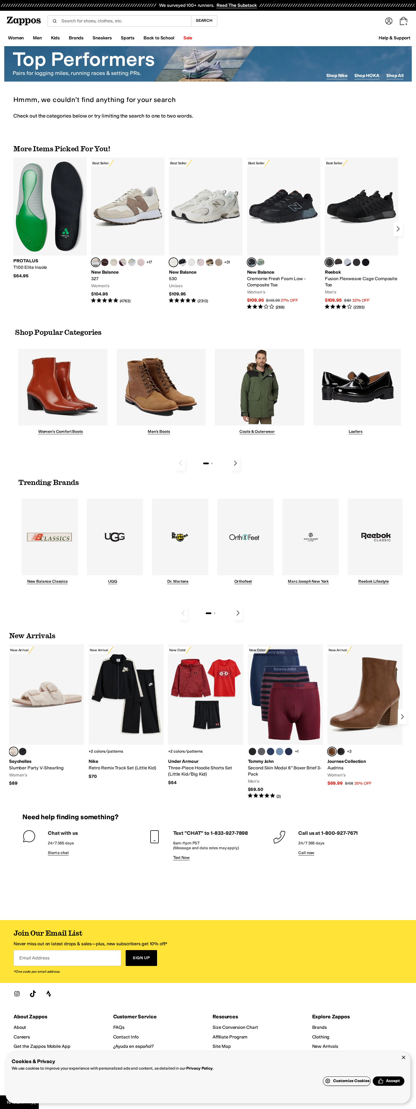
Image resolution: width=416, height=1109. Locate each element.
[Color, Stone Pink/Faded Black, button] (200, 262)
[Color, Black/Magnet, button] (182, 262)
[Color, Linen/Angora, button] (113, 262)
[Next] (398, 229)
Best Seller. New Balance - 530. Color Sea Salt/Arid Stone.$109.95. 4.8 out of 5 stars (205, 230)
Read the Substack (236, 5)
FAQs (119, 1027)
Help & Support (394, 38)
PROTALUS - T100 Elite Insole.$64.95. (50, 218)
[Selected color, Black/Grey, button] (251, 262)
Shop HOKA (366, 75)
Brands (319, 1027)
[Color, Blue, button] (356, 262)
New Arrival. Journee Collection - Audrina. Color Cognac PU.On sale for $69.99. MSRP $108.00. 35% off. (364, 715)
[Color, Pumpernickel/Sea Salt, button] (104, 262)
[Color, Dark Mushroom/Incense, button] (209, 262)
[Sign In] (389, 21)
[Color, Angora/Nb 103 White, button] (131, 262)
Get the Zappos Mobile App (42, 1046)
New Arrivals (325, 1046)
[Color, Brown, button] (338, 262)
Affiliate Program (230, 1037)
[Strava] (48, 993)
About (20, 1027)
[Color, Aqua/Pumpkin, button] (260, 262)
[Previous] (180, 463)
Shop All (395, 75)
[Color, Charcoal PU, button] (341, 751)
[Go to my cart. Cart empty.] (403, 21)
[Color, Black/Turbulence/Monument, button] (261, 751)
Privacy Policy (199, 1068)
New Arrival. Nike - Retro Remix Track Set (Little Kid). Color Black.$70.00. (126, 711)
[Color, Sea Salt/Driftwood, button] (218, 262)
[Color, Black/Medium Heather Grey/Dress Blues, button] (288, 751)
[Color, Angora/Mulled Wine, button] (122, 262)
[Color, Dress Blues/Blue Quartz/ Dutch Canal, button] (279, 751)
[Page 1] (206, 463)
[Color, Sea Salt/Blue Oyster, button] (191, 262)
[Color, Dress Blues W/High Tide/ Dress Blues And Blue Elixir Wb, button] (270, 751)
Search (204, 20)
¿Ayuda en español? (133, 1046)
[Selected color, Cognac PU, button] (331, 751)
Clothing (321, 1037)
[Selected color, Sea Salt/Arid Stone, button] (173, 262)
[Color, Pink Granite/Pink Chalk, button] (140, 262)
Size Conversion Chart (235, 1027)
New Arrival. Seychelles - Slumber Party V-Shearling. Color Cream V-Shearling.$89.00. (46, 715)
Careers (22, 1037)
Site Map (222, 1046)
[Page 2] (212, 463)
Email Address (34, 958)
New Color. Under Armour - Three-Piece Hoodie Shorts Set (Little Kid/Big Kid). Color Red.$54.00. (205, 715)
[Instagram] (17, 993)
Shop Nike (337, 75)
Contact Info (126, 1037)
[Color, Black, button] (252, 751)
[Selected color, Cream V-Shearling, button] (13, 751)
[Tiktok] (33, 993)
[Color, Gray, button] (347, 262)
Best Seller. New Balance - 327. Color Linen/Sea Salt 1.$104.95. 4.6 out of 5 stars (127, 230)
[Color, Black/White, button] (365, 262)
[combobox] (119, 21)
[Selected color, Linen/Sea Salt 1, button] (95, 262)
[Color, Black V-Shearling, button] (22, 751)
